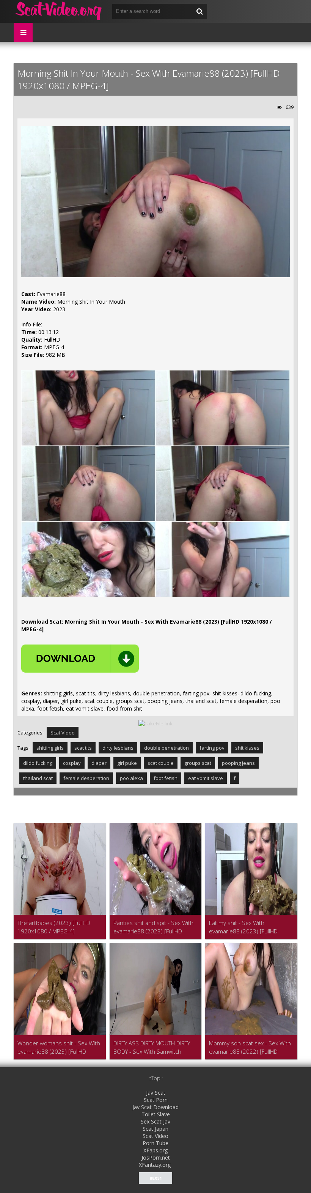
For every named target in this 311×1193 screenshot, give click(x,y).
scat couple (161, 763)
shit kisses (247, 747)
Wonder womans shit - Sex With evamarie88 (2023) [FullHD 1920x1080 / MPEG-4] (58, 1047)
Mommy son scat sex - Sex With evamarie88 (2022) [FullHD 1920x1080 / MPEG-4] (250, 1047)
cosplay (72, 763)
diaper (99, 763)
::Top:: (156, 1078)
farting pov (212, 747)
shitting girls (50, 747)
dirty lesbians (118, 747)
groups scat (197, 763)
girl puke (127, 763)
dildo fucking (37, 763)
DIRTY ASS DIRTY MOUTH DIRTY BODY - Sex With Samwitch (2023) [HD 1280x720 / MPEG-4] (155, 1047)
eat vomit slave (205, 778)
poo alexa (131, 778)
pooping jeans (238, 763)
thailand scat (38, 778)
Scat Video (62, 732)
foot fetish (165, 778)
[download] (80, 659)
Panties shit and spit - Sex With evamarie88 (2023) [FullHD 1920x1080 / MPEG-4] (153, 927)
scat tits (83, 747)
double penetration (166, 747)
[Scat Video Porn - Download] (59, 11)
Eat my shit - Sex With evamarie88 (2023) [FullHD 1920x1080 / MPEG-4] (243, 927)
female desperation (86, 778)
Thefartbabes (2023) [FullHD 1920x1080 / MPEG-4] (53, 927)
